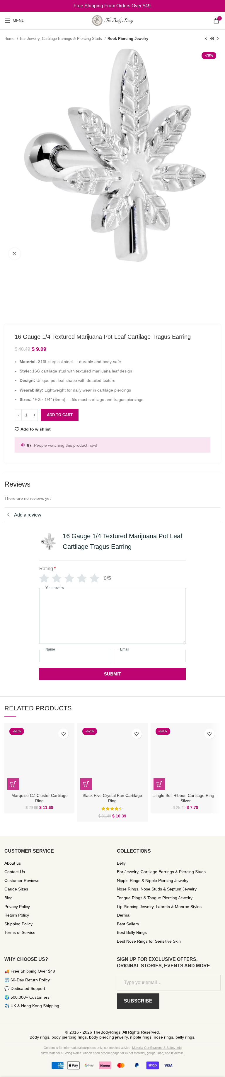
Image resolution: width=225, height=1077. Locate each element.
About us (12, 863)
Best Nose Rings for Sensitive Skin (149, 941)
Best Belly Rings (132, 932)
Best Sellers (128, 924)
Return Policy (16, 915)
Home (10, 38)
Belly (121, 863)
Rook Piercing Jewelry (128, 38)
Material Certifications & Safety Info (157, 1047)
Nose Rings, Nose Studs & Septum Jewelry (157, 889)
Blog (8, 897)
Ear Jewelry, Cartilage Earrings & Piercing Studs (61, 38)
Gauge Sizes (16, 889)
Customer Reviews (21, 880)
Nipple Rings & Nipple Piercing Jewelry (152, 880)
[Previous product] (206, 39)
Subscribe (138, 1000)
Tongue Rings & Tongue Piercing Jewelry (154, 897)
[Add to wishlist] (63, 734)
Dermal (123, 915)
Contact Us (14, 871)
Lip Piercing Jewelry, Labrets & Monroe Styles (159, 906)
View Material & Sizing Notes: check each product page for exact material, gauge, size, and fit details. (112, 1053)
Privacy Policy (17, 906)
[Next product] (218, 39)
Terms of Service (19, 932)
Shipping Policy (18, 924)
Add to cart (60, 415)
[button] (13, 784)
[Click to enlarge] (15, 254)
